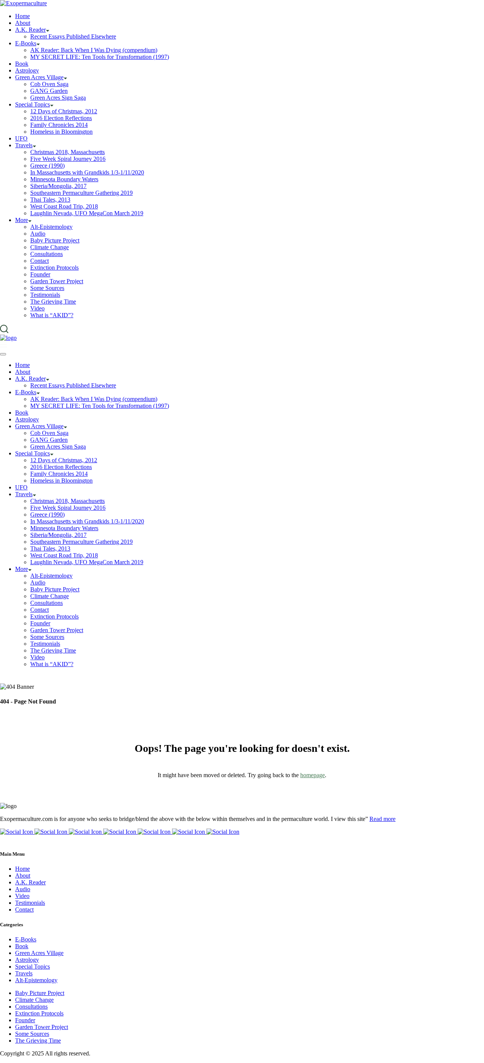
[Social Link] (17, 831)
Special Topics (32, 966)
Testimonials (30, 902)
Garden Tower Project (41, 1027)
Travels (24, 973)
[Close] (3, 354)
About (22, 875)
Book (21, 946)
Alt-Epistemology (36, 980)
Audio (22, 889)
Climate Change (34, 1000)
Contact (24, 909)
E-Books (25, 939)
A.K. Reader (30, 882)
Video (22, 896)
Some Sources (32, 1034)
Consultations (31, 1006)
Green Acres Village (39, 953)
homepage (312, 775)
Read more (382, 819)
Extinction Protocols (39, 1013)
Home (22, 869)
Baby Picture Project (39, 993)
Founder (25, 1020)
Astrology (27, 960)
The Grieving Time (38, 1040)
